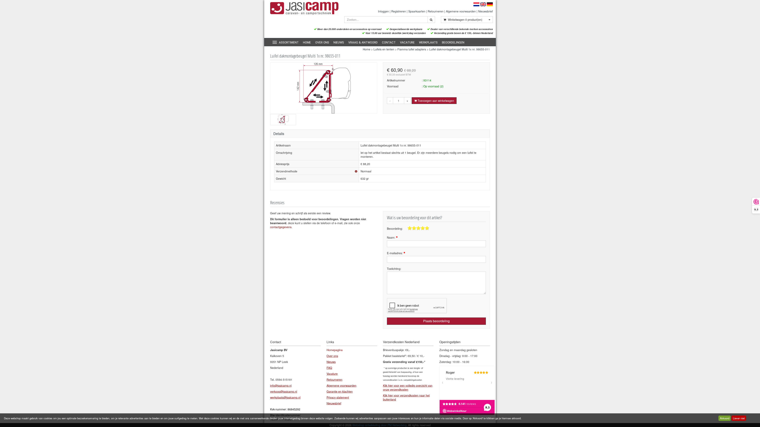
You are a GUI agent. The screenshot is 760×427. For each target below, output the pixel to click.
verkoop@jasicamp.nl (283, 391)
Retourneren (436, 11)
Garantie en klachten (340, 391)
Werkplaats (428, 42)
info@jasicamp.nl (281, 385)
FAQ (329, 368)
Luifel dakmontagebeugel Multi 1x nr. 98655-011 (459, 49)
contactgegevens (281, 227)
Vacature (407, 42)
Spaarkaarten (416, 11)
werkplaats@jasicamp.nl (285, 397)
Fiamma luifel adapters (411, 49)
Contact (389, 42)
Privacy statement (338, 397)
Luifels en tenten (383, 49)
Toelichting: (394, 269)
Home (307, 42)
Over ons (322, 42)
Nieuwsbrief (485, 11)
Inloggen (383, 11)
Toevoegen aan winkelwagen (435, 101)
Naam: (391, 237)
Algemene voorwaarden (461, 11)
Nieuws (338, 42)
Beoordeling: (395, 229)
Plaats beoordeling (436, 321)
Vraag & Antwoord (363, 42)
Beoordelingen (453, 42)
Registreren (398, 11)
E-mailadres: (395, 253)
